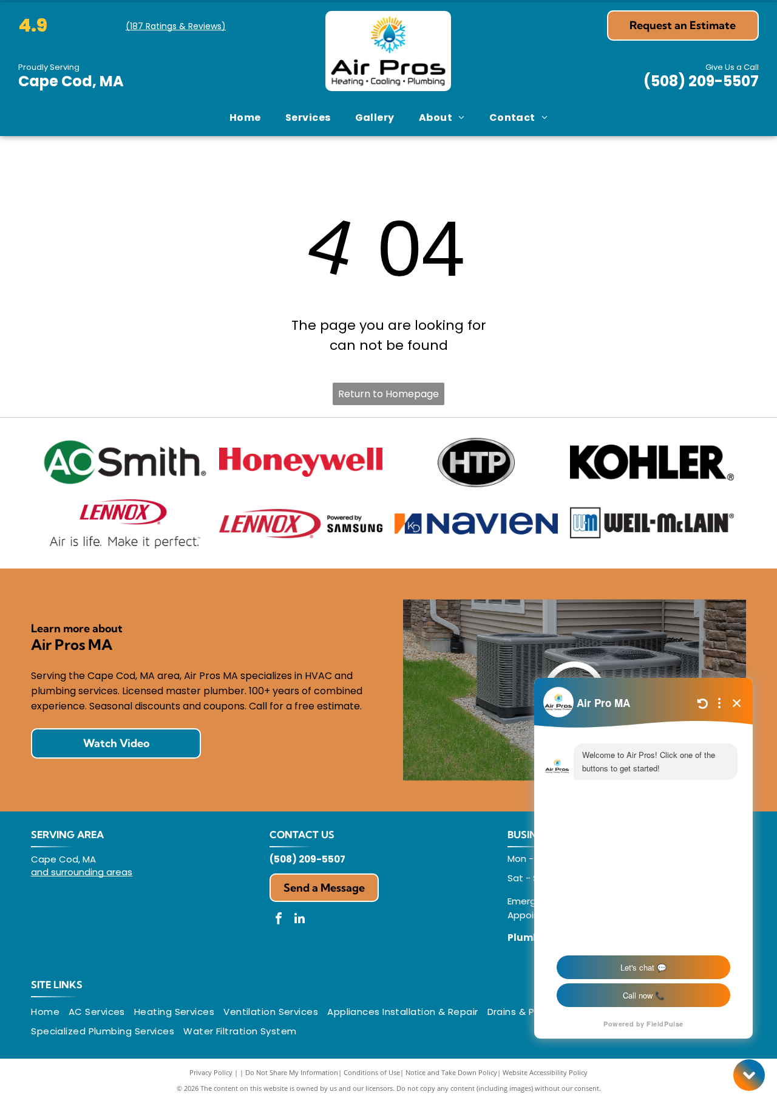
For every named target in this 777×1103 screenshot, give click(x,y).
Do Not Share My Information (291, 1072)
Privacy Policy (210, 1072)
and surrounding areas (81, 872)
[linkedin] (300, 920)
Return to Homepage (388, 394)
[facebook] (279, 920)
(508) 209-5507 (701, 81)
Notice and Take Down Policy (451, 1072)
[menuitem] (245, 118)
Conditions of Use (372, 1072)
